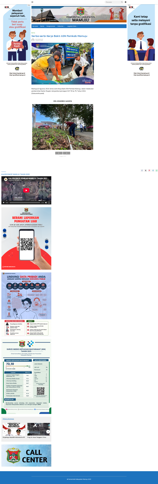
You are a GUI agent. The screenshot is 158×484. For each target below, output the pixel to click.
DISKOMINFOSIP (39, 39)
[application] (26, 190)
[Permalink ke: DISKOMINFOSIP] (32, 40)
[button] (122, 2)
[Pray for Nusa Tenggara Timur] (38, 429)
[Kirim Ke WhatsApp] (156, 170)
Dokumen (60, 26)
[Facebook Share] (142, 170)
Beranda (35, 26)
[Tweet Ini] (145, 170)
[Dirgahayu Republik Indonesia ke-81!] (14, 429)
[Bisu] (46, 203)
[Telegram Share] (153, 170)
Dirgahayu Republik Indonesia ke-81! (14, 437)
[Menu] (32, 2)
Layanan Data (71, 26)
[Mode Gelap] (126, 2)
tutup (29, 5)
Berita (42, 26)
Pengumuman (51, 26)
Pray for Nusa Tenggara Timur (36, 437)
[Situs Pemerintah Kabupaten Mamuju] (79, 14)
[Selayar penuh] (49, 203)
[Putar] (4, 203)
